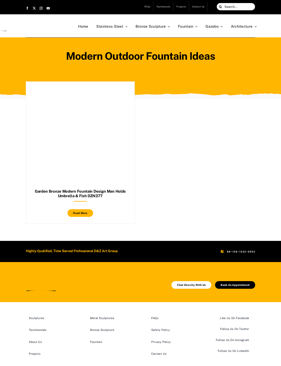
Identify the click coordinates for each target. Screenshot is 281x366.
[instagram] (41, 8)
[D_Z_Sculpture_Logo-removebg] (41, 275)
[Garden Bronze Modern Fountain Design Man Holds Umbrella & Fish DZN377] (80, 91)
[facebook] (27, 8)
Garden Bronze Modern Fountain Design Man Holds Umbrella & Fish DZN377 (80, 193)
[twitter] (34, 8)
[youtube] (48, 8)
